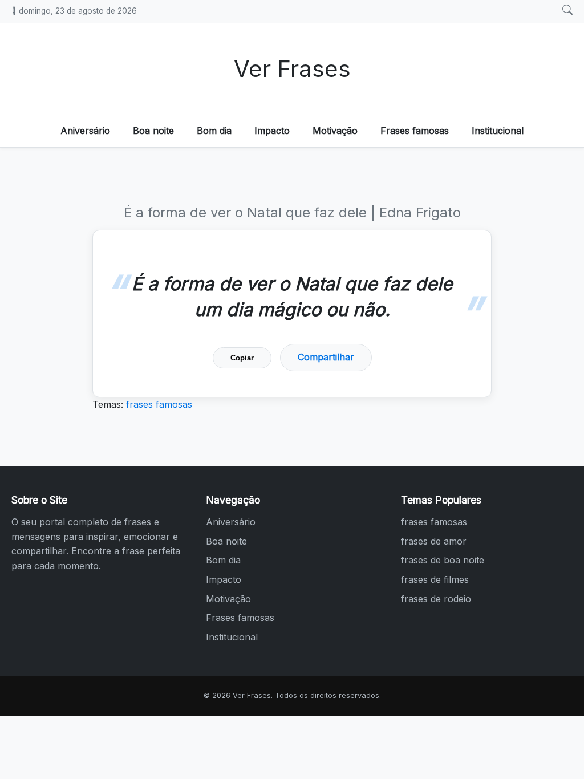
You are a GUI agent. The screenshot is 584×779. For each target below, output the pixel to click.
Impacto (272, 130)
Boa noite (153, 130)
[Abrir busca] (567, 10)
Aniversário (85, 130)
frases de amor (434, 541)
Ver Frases (292, 69)
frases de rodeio (436, 598)
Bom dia (214, 130)
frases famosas (159, 404)
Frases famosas (414, 130)
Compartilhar (326, 357)
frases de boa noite (442, 560)
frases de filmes (435, 579)
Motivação (335, 130)
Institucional (498, 130)
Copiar (242, 358)
